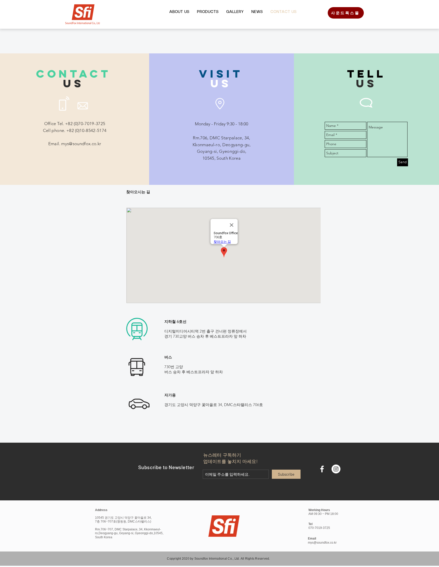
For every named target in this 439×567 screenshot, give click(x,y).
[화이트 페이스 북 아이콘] (322, 469)
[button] (179, 12)
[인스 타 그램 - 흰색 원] (336, 469)
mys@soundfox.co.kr (81, 143)
